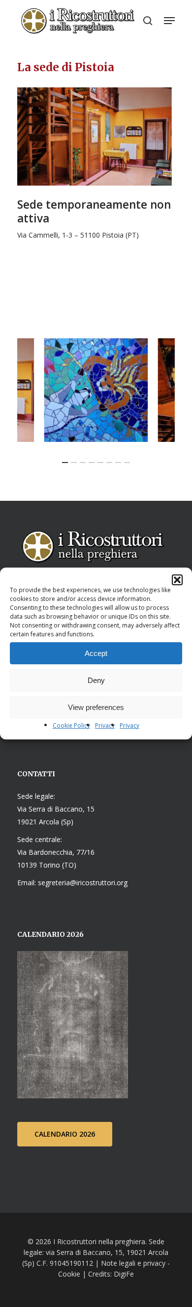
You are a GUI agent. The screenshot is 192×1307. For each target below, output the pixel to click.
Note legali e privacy (133, 1263)
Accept (96, 653)
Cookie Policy (71, 725)
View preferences (96, 707)
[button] (177, 580)
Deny (96, 680)
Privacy (105, 725)
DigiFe (123, 1274)
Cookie (69, 1274)
